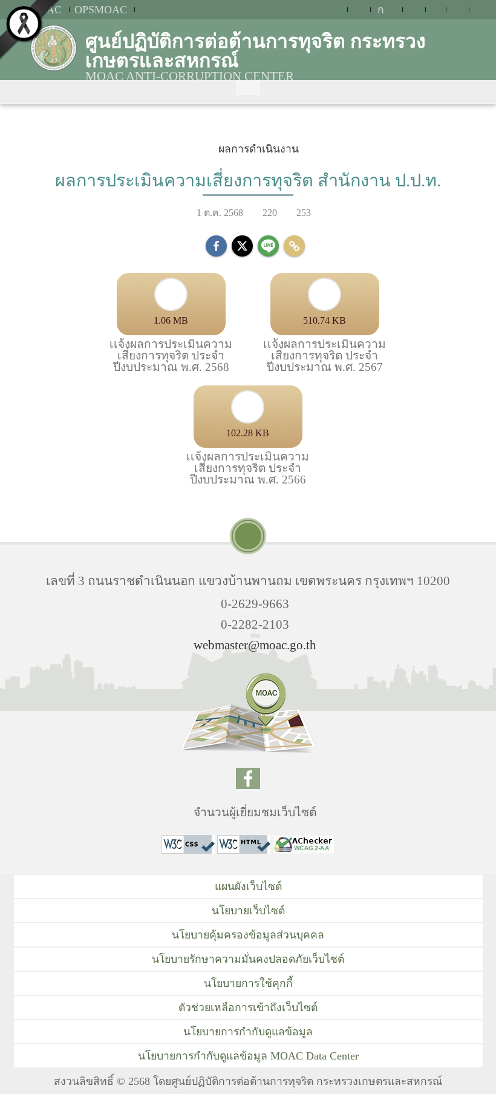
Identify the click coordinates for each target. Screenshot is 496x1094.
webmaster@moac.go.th (255, 645)
